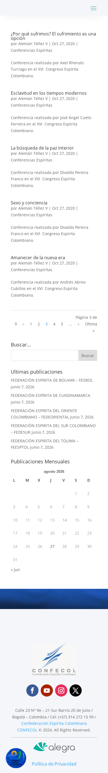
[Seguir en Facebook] (32, 690)
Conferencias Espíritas (31, 50)
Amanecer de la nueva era (38, 258)
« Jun (15, 569)
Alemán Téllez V (33, 43)
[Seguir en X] (76, 690)
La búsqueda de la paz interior (42, 148)
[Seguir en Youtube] (47, 690)
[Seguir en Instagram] (61, 690)
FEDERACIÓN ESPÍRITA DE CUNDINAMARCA (50, 395)
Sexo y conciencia (29, 203)
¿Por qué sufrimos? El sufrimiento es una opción (53, 36)
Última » (91, 327)
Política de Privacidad (54, 764)
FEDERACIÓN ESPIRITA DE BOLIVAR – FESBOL (52, 380)
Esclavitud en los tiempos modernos (49, 93)
